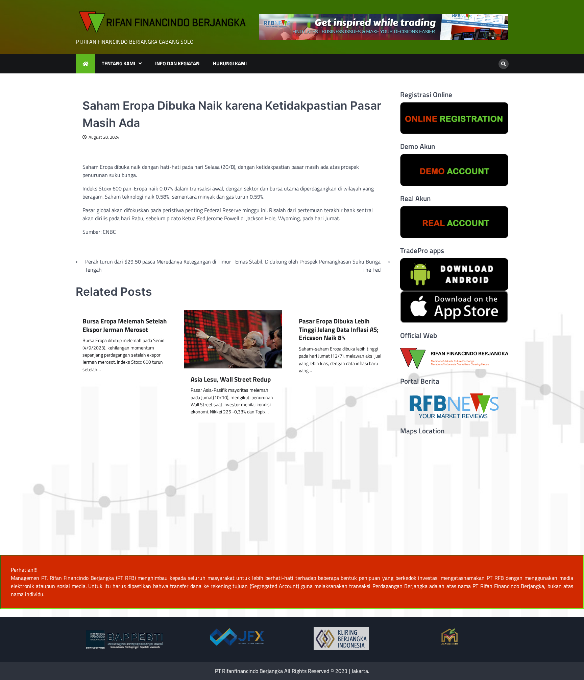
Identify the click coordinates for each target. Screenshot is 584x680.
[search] (503, 64)
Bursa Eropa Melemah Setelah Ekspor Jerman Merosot (124, 325)
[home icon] (85, 63)
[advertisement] (383, 27)
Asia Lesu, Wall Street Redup (231, 379)
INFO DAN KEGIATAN (177, 63)
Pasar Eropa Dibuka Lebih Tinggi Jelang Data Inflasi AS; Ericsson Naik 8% (339, 329)
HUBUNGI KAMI (230, 63)
